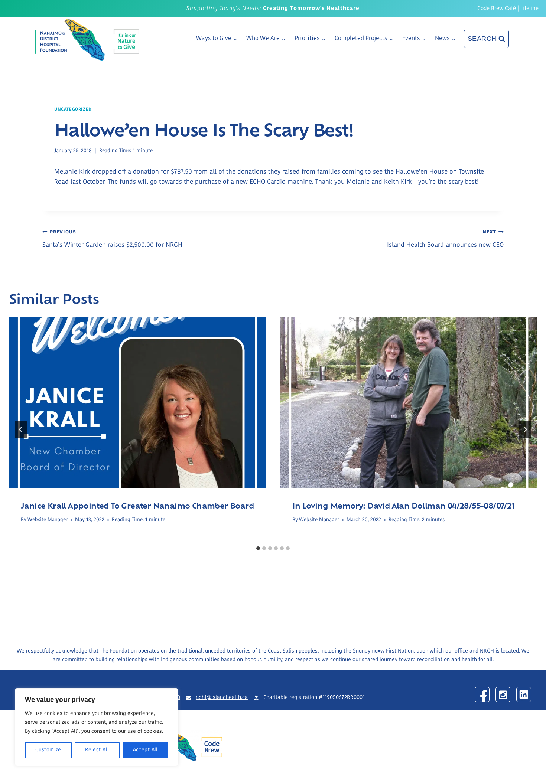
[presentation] (137, 402)
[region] (96, 727)
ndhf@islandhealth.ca (222, 697)
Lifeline (529, 9)
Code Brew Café (496, 9)
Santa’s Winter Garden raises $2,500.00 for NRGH (112, 239)
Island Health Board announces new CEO (445, 239)
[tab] (258, 548)
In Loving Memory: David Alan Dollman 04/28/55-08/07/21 (403, 505)
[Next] (525, 429)
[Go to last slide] (21, 429)
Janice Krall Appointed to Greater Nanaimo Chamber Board (137, 505)
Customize (48, 750)
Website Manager (47, 519)
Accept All (145, 750)
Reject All (97, 750)
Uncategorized (73, 109)
